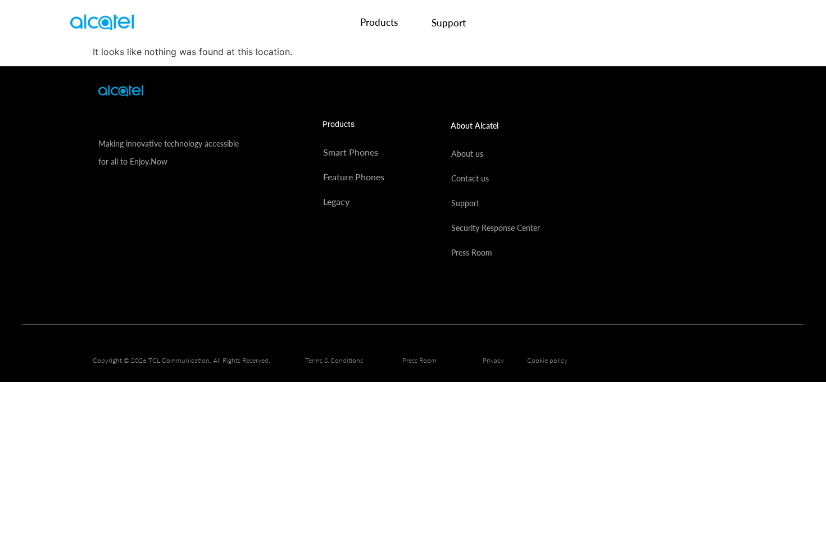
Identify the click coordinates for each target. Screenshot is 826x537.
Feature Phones (353, 176)
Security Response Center (495, 228)
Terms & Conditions (334, 360)
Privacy (493, 360)
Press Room (471, 252)
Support (449, 23)
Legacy (336, 201)
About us (467, 153)
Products (379, 22)
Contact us (470, 178)
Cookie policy (547, 360)
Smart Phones (350, 152)
